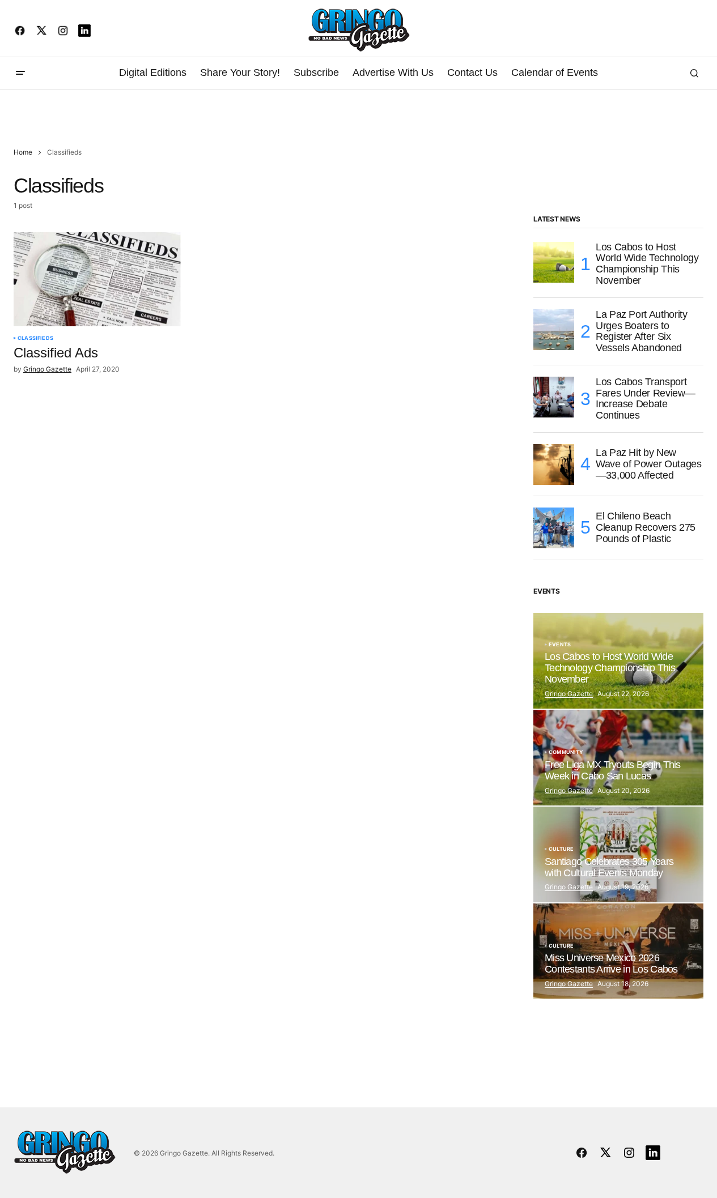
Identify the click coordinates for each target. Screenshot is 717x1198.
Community (566, 752)
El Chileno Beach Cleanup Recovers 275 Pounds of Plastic (645, 527)
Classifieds (35, 338)
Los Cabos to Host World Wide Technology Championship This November (647, 264)
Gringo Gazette (569, 693)
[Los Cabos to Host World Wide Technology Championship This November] (553, 262)
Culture (561, 849)
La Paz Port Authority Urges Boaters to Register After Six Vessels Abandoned (641, 331)
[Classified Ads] (97, 279)
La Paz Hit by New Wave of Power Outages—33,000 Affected (648, 464)
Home (23, 152)
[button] (20, 73)
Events (560, 644)
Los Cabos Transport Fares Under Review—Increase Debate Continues (645, 399)
